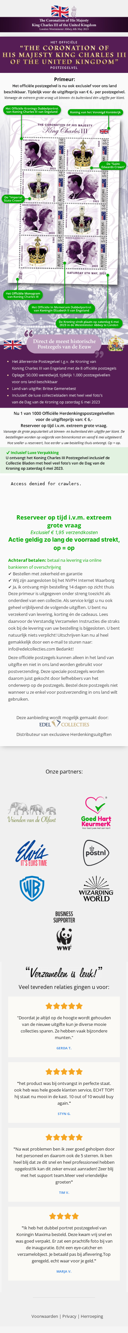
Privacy (69, 1316)
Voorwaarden (45, 1316)
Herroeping (92, 1316)
